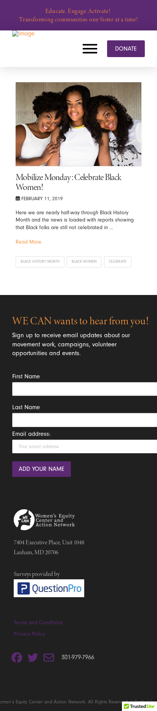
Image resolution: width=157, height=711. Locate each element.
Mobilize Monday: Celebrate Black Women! (68, 182)
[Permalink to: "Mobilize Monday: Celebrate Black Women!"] (78, 124)
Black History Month (40, 261)
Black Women (84, 261)
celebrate (118, 261)
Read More (29, 242)
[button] (92, 49)
